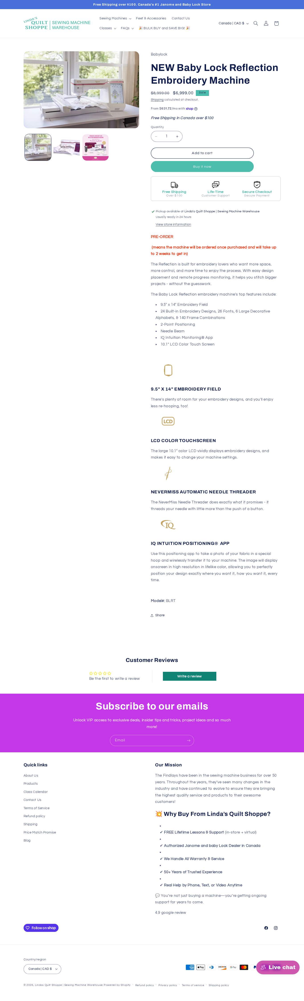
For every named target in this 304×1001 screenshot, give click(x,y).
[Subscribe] (189, 740)
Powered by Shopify (117, 985)
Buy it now (202, 166)
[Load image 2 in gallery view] (66, 147)
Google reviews (201, 913)
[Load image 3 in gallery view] (95, 147)
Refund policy (34, 816)
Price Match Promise (40, 832)
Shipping (157, 100)
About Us (31, 775)
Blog (27, 840)
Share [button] (160, 615)
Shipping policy (219, 985)
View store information (173, 224)
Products (31, 783)
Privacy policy (167, 985)
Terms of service (193, 985)
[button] (115, 18)
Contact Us (32, 800)
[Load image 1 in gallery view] (38, 147)
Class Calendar (36, 792)
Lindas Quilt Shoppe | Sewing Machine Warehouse (69, 985)
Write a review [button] (189, 676)
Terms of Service (37, 808)
